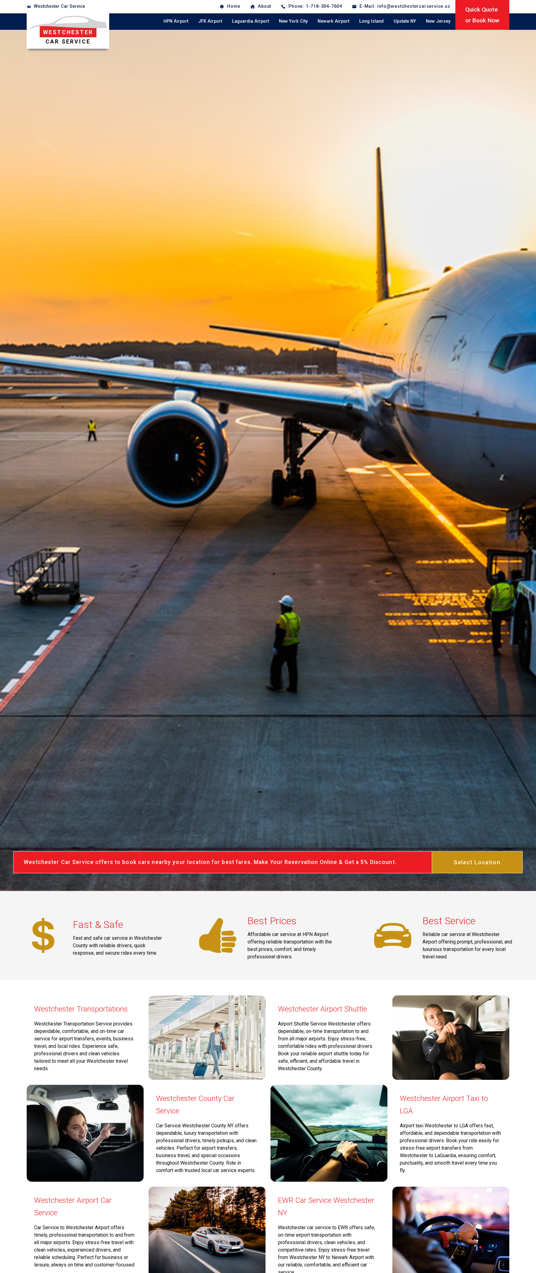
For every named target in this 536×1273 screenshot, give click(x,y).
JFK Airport (210, 21)
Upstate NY (405, 21)
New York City (293, 21)
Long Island (371, 21)
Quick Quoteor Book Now (482, 15)
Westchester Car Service (59, 6)
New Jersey (438, 21)
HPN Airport (175, 21)
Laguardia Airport (250, 21)
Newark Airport (333, 21)
